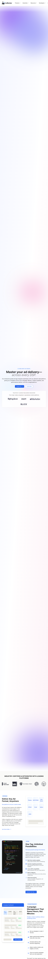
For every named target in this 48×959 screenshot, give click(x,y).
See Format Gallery (6, 829)
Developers (41, 3)
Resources (33, 3)
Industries (25, 3)
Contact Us (18, 386)
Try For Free (29, 386)
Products (17, 3)
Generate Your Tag (30, 891)
